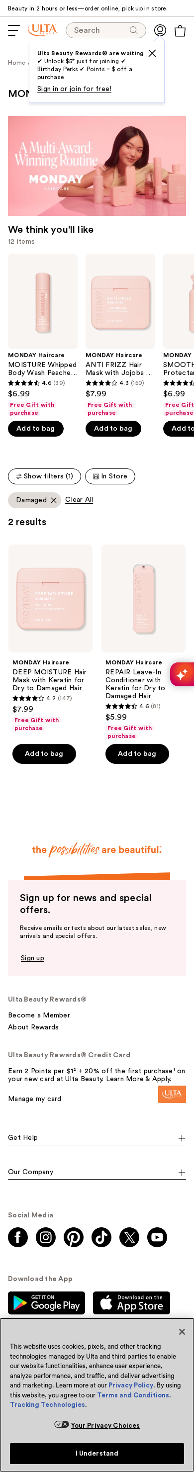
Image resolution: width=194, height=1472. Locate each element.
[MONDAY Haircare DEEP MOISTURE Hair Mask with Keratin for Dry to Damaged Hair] (50, 638)
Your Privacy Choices (105, 1425)
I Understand (97, 1453)
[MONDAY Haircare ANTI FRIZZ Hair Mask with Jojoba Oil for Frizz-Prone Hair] (120, 335)
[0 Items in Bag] (180, 31)
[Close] (182, 1332)
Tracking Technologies (47, 1404)
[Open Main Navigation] (14, 30)
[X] (152, 53)
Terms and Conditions (133, 1395)
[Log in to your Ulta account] (160, 30)
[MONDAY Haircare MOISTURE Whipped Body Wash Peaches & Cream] (43, 335)
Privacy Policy (130, 1385)
